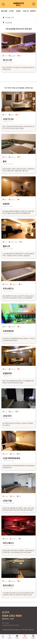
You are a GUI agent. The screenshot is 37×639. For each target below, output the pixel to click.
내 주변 (11, 11)
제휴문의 (33, 11)
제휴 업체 (4, 11)
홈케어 (18, 11)
